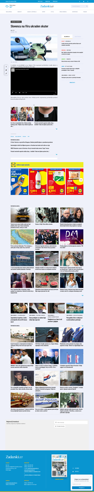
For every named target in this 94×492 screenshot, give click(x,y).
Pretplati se (81, 487)
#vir (28, 136)
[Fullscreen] (55, 92)
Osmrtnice (75, 11)
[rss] (87, 1)
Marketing (47, 1)
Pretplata (40, 1)
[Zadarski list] (47, 6)
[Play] (12, 92)
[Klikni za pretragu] (87, 6)
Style (52, 11)
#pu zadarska (18, 136)
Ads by (54, 94)
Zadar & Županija (31, 11)
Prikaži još (72, 82)
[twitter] (83, 1)
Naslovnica (9, 11)
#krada (12, 136)
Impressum (55, 1)
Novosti (20, 11)
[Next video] (16, 92)
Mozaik (85, 11)
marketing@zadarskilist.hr (33, 468)
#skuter (24, 136)
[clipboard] (6, 73)
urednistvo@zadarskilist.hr (11, 483)
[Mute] (19, 92)
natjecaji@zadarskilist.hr (29, 470)
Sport (43, 11)
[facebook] (79, 1)
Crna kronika (63, 11)
